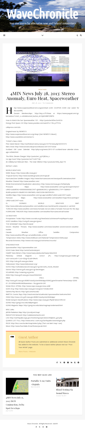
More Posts (23, 351)
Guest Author (28, 337)
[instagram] (43, 427)
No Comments (47, 103)
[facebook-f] (36, 427)
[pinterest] (46, 427)
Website (32, 351)
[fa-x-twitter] (40, 427)
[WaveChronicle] (42, 16)
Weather (43, 89)
